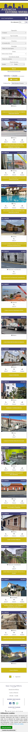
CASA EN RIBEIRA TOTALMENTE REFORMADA (14, 473)
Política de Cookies (18, 724)
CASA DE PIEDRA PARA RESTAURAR (14, 441)
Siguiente (17, 676)
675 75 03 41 (19, 711)
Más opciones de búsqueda (14, 71)
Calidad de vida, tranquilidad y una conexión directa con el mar (14, 178)
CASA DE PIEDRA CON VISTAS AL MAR (14, 638)
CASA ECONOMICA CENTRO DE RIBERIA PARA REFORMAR (13, 112)
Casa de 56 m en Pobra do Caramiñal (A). (14, 277)
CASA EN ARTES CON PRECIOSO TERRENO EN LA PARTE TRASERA (14, 506)
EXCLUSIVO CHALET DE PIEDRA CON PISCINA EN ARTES (13, 211)
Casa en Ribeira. (14, 670)
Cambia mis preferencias (8, 730)
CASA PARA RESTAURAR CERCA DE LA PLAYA (14, 572)
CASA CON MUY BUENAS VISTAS (14, 310)
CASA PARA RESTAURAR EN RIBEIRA (14, 342)
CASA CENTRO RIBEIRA (13, 539)
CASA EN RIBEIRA (14, 375)
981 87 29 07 (11, 711)
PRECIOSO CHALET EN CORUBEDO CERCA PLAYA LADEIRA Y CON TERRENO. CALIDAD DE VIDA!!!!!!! (14, 605)
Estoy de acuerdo (6, 727)
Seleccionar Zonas (7, 53)
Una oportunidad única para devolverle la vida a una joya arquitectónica (14, 244)
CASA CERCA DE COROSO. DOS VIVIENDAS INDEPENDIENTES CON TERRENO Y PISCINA (14, 145)
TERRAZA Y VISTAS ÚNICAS (14, 408)
